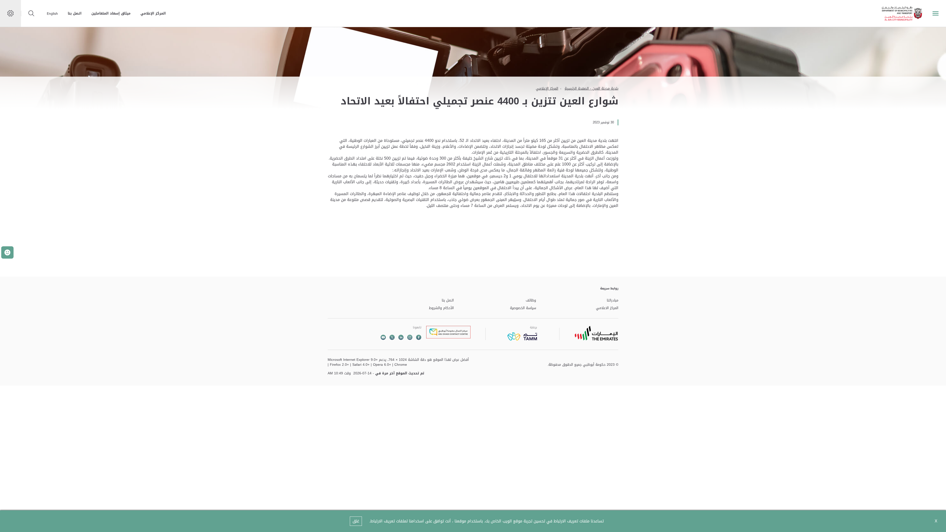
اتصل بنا (75, 13)
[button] (7, 252)
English (52, 13)
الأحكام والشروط (441, 308)
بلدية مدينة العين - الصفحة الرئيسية (591, 88)
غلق (356, 521)
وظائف (531, 300)
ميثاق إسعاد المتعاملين (111, 13)
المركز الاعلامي (607, 308)
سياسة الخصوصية (523, 308)
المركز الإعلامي (153, 13)
